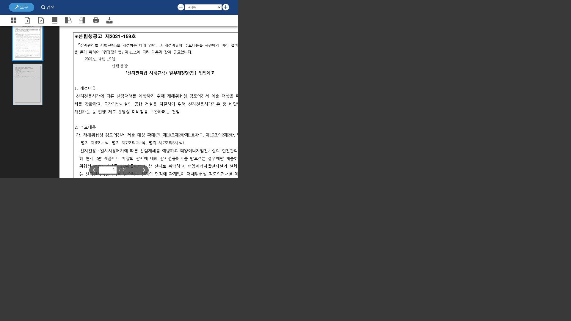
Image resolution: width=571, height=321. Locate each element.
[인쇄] (96, 20)
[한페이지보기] (27, 20)
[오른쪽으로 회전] (68, 20)
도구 (23, 7)
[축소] (181, 6)
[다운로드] (109, 20)
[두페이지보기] (41, 20)
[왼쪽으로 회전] (82, 20)
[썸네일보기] (13, 20)
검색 (50, 7)
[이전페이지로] (94, 169)
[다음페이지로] (144, 169)
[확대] (225, 6)
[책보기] (54, 20)
